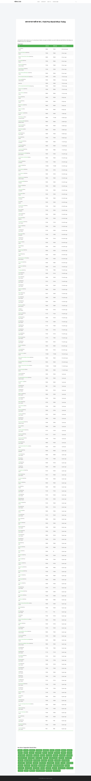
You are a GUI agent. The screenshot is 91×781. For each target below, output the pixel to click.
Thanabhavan (21, 221)
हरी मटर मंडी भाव (36, 755)
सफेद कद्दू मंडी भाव (29, 763)
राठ (18, 466)
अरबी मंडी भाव (63, 752)
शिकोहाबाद (20, 526)
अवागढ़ (19, 490)
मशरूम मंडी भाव (55, 755)
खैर (18, 675)
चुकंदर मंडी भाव (69, 750)
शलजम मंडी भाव (35, 763)
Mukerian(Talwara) (22, 52)
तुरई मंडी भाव (26, 752)
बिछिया (19, 498)
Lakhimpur (20, 266)
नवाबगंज (19, 272)
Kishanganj (20, 578)
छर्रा (19, 687)
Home (38, 1)
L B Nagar (20, 145)
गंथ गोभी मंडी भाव (69, 755)
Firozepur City (21, 112)
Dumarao (20, 583)
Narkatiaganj (21, 591)
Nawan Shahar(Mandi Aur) (23, 619)
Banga (19, 100)
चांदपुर (19, 720)
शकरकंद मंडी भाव (57, 752)
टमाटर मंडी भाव (31, 752)
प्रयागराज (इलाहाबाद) (21, 429)
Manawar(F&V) (21, 421)
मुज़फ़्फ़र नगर (20, 393)
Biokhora (20, 482)
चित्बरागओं (20, 292)
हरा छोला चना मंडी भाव (56, 770)
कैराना (19, 611)
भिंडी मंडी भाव (64, 750)
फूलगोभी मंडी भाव (45, 750)
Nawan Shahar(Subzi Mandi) (24, 56)
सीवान (19, 615)
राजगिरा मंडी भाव (61, 758)
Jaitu (19, 486)
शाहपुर (19, 651)
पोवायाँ (19, 679)
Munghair (20, 554)
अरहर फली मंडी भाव (70, 768)
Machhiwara (20, 104)
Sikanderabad (21, 683)
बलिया (19, 300)
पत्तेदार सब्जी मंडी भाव (21, 755)
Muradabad (20, 655)
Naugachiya (20, 566)
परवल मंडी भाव (20, 770)
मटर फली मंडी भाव (57, 760)
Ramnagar (20, 233)
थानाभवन (19, 454)
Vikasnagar (20, 141)
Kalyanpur (20, 288)
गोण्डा (19, 284)
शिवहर (19, 542)
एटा (18, 671)
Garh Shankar (21, 92)
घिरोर (19, 341)
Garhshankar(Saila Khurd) (23, 446)
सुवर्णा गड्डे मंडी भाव (21, 763)
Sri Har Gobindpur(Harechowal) (24, 703)
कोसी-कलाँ (20, 401)
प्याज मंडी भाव (63, 763)
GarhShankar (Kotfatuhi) (23, 157)
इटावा (19, 321)
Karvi (19, 296)
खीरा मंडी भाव (45, 752)
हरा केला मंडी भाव (21, 768)
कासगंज (19, 663)
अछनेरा (19, 494)
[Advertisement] (45, 10)
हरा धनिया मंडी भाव (34, 765)
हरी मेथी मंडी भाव (49, 765)
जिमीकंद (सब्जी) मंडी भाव (28, 760)
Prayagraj (20, 270)
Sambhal (20, 728)
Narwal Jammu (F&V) (22, 153)
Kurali (19, 48)
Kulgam (19, 373)
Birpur (19, 518)
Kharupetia (20, 262)
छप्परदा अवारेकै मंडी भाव (65, 760)
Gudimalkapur (21, 68)
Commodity (43, 1)
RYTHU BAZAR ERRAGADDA (23, 76)
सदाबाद (19, 667)
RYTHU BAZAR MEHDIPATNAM (24, 86)
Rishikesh (20, 197)
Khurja (19, 333)
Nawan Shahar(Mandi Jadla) (23, 639)
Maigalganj (20, 724)
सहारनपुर (19, 442)
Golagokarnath (21, 470)
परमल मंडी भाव (45, 758)
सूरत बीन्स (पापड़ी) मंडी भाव (40, 770)
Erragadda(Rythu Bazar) (23, 377)
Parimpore (20, 305)
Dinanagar (20, 60)
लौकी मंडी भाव (58, 750)
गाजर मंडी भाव (26, 750)
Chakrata (20, 161)
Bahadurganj (21, 570)
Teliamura (20, 562)
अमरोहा (19, 462)
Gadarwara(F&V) (21, 121)
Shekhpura (20, 599)
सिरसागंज (19, 530)
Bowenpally (20, 64)
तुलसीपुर (19, 317)
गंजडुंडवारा (20, 707)
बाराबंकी (19, 627)
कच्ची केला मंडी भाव (43, 763)
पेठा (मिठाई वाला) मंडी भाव (53, 758)
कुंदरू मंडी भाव (54, 768)
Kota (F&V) (20, 217)
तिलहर (19, 458)
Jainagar (20, 546)
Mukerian (20, 185)
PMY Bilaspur (21, 116)
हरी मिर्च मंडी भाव (32, 750)
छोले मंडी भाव (57, 763)
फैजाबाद (19, 534)
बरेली (19, 389)
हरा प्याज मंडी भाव (27, 765)
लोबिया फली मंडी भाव (42, 765)
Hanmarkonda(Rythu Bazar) (24, 643)
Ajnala (19, 137)
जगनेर (19, 229)
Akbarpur (20, 313)
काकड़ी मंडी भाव (50, 760)
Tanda (19, 514)
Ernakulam (20, 478)
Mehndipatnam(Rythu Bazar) (24, 357)
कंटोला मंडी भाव (48, 768)
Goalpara (20, 345)
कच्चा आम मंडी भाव (68, 758)
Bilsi (19, 538)
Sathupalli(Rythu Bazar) (23, 631)
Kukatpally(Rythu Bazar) (23, 361)
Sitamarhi (20, 574)
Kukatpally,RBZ (21, 181)
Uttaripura (20, 433)
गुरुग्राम (19, 695)
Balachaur (20, 108)
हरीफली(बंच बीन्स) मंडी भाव (22, 758)
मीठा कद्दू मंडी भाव (44, 760)
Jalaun (19, 276)
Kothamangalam (21, 369)
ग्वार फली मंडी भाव (38, 752)
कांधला (19, 647)
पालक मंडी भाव (69, 752)
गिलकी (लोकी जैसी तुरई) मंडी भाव (58, 765)
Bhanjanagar (21, 249)
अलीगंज (19, 699)
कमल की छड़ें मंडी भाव (50, 763)
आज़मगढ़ (19, 349)
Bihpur (19, 550)
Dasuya (19, 96)
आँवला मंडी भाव (20, 760)
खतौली (19, 385)
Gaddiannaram (21, 177)
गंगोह (19, 237)
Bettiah (19, 607)
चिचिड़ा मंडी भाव (32, 770)
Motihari (20, 522)
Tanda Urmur (21, 88)
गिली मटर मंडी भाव (49, 770)
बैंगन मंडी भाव (52, 750)
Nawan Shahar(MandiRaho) (23, 603)
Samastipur (20, 595)
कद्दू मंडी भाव (26, 770)
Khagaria (20, 623)
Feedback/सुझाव (55, 1)
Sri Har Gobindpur (22, 712)
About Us (49, 1)
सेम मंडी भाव (42, 768)
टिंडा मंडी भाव (42, 755)
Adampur (20, 691)
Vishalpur (20, 413)
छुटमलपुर (19, 133)
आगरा (19, 329)
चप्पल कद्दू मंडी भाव (62, 755)
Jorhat (19, 716)
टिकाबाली (19, 245)
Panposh (20, 225)
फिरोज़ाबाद (20, 337)
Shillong (20, 450)
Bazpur (19, 209)
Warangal (20, 79)
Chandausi (20, 635)
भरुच (19, 201)
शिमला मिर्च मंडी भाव (31, 758)
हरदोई (19, 309)
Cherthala (20, 502)
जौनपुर (19, 587)
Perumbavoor (21, 169)
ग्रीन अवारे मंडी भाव (39, 758)
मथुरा (19, 417)
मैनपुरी (19, 325)
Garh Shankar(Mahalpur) (23, 72)
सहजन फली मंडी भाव (28, 768)
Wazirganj (20, 409)
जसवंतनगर (20, 213)
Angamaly (20, 165)
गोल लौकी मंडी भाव (29, 755)
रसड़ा (19, 280)
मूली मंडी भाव (20, 752)
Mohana (20, 558)
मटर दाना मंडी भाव (49, 755)
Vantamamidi (21, 149)
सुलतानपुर (20, 474)
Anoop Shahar (21, 205)
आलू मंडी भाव (20, 750)
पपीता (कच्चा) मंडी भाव (61, 768)
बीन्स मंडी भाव (67, 765)
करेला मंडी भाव (50, 752)
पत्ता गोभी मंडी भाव (39, 750)
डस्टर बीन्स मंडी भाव (37, 760)
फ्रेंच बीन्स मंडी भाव (36, 768)
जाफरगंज (19, 397)
